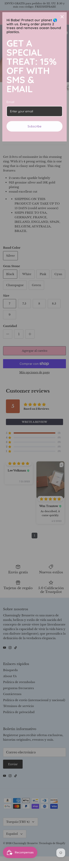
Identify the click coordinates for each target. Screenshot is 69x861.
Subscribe (34, 126)
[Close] (62, 16)
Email (10, 102)
